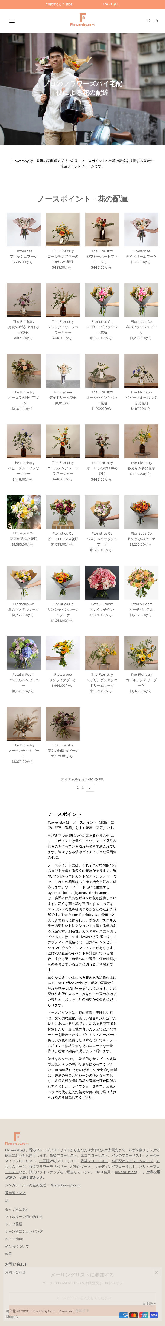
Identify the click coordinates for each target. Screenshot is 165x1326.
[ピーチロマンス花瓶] (63, 512)
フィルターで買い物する (24, 1217)
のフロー (125, 1155)
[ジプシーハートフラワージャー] (102, 230)
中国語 (44, 1161)
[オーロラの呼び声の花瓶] (102, 441)
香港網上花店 (15, 1193)
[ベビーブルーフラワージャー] (24, 441)
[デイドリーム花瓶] (63, 371)
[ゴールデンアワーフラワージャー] (63, 441)
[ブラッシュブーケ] (24, 230)
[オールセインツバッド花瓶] (102, 371)
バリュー (146, 1167)
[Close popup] (156, 1272)
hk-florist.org (126, 1172)
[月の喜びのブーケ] (141, 512)
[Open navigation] (24, 20)
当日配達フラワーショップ (132, 1161)
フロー (92, 1155)
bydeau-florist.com (91, 893)
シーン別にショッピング (24, 1231)
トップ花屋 (13, 1224)
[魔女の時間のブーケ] (63, 724)
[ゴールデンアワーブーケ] (141, 653)
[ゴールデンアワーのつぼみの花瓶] (63, 229)
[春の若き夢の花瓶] (141, 441)
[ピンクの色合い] (102, 583)
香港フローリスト (94, 1161)
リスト (103, 1155)
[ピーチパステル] (141, 583)
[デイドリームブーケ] (141, 230)
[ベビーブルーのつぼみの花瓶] (141, 371)
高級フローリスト (63, 1155)
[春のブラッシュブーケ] (141, 300)
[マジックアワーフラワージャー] (63, 300)
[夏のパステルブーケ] (24, 583)
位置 (8, 1254)
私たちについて (17, 1246)
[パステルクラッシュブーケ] (102, 512)
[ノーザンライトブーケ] (24, 724)
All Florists (14, 1239)
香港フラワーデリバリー (48, 1167)
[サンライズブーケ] (63, 653)
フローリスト (125, 1167)
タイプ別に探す (17, 1209)
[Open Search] (148, 21)
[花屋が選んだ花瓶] (24, 512)
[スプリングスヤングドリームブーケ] (102, 653)
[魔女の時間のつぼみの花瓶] (24, 300)
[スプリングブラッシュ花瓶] (102, 300)
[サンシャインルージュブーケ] (63, 583)
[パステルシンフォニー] (24, 653)
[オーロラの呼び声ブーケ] (24, 371)
